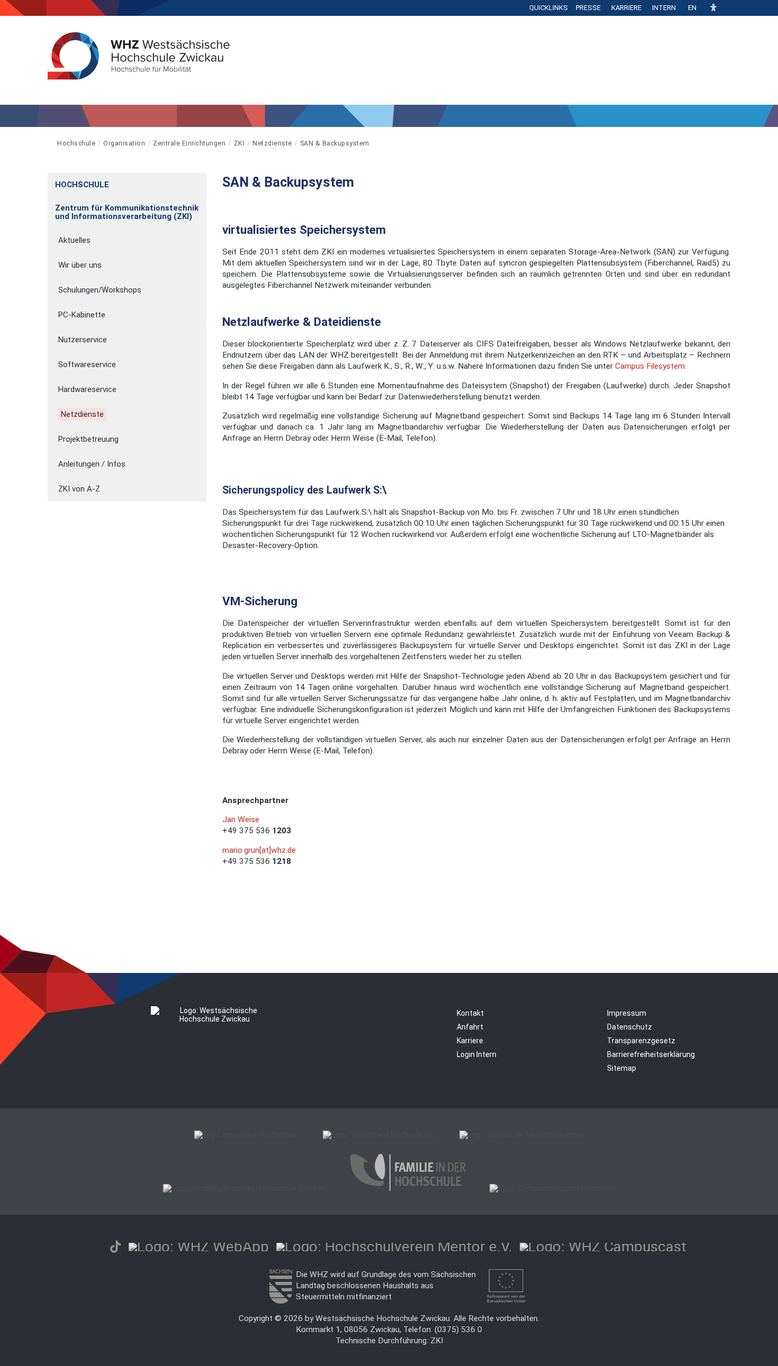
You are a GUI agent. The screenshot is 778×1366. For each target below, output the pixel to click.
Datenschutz (629, 1027)
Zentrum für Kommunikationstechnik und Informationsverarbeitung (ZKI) (126, 212)
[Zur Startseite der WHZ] (48, 143)
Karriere (626, 8)
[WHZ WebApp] (199, 1246)
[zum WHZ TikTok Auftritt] (115, 1246)
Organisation (124, 143)
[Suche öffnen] (727, 8)
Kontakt (470, 1013)
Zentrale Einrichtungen (189, 143)
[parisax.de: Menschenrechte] (521, 1135)
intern (664, 8)
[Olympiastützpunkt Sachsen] (553, 1188)
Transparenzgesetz (641, 1040)
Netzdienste (272, 143)
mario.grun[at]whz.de (259, 850)
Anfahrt (470, 1027)
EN (692, 8)
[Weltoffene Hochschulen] (379, 1135)
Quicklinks (548, 8)
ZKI (239, 143)
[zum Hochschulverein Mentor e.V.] (394, 1246)
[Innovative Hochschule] (246, 1135)
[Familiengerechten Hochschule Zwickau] (245, 1188)
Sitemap (621, 1068)
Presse (588, 8)
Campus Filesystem (650, 366)
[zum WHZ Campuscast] (603, 1246)
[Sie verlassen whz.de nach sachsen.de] (280, 1301)
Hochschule (76, 143)
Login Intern (476, 1054)
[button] (713, 8)
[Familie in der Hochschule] (408, 1188)
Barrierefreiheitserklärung (651, 1054)
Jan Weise (240, 819)
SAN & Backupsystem (334, 143)
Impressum (626, 1013)
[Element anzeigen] (200, 181)
